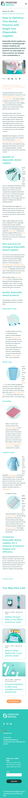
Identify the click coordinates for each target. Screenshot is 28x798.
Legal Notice (6, 793)
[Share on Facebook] (19, 78)
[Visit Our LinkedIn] (10, 723)
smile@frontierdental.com (10, 740)
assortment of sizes (11, 528)
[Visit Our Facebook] (4, 723)
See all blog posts (14, 701)
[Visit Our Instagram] (7, 723)
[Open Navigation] (26, 3)
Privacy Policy (15, 793)
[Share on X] (16, 78)
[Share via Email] (8, 78)
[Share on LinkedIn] (12, 78)
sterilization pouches (11, 516)
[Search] (24, 21)
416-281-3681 (7, 737)
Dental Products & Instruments (13, 13)
